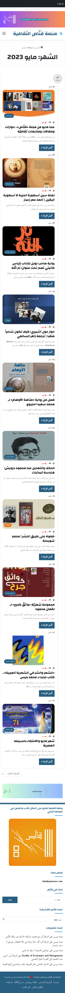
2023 (29, 47)
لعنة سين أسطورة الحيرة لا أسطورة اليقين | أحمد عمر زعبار (29, 197)
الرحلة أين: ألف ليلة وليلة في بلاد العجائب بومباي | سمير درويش (35, 943)
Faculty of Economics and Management (42, 955)
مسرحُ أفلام (18, 982)
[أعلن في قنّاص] (32, 19)
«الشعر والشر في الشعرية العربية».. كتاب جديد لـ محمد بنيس (29, 675)
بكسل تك (8, 977)
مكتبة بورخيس (31, 982)
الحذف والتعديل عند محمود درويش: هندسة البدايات (29, 470)
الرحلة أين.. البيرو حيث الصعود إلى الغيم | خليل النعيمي (33, 957)
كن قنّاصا (26, 987)
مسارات (9, 982)
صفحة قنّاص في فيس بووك (32, 8)
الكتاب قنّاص (37, 987)
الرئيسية (36, 47)
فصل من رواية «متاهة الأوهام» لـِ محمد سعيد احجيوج (31, 402)
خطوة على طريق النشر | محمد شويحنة (33, 538)
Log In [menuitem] (60, 3)
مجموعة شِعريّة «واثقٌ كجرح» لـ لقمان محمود (32, 607)
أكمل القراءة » (46, 147)
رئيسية (56, 982)
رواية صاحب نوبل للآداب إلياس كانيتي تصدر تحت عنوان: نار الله (33, 265)
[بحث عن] (61, 34)
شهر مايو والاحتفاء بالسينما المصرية (34, 743)
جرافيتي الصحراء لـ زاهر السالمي (35, 950)
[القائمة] (4, 34)
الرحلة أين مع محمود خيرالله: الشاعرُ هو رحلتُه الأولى (26, 936)
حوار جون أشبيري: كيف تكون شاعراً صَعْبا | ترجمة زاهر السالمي (30, 334)
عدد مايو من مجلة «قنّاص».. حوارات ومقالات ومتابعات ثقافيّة (30, 129)
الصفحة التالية (13, 773)
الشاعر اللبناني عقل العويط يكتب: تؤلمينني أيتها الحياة (25, 964)
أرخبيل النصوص (45, 982)
